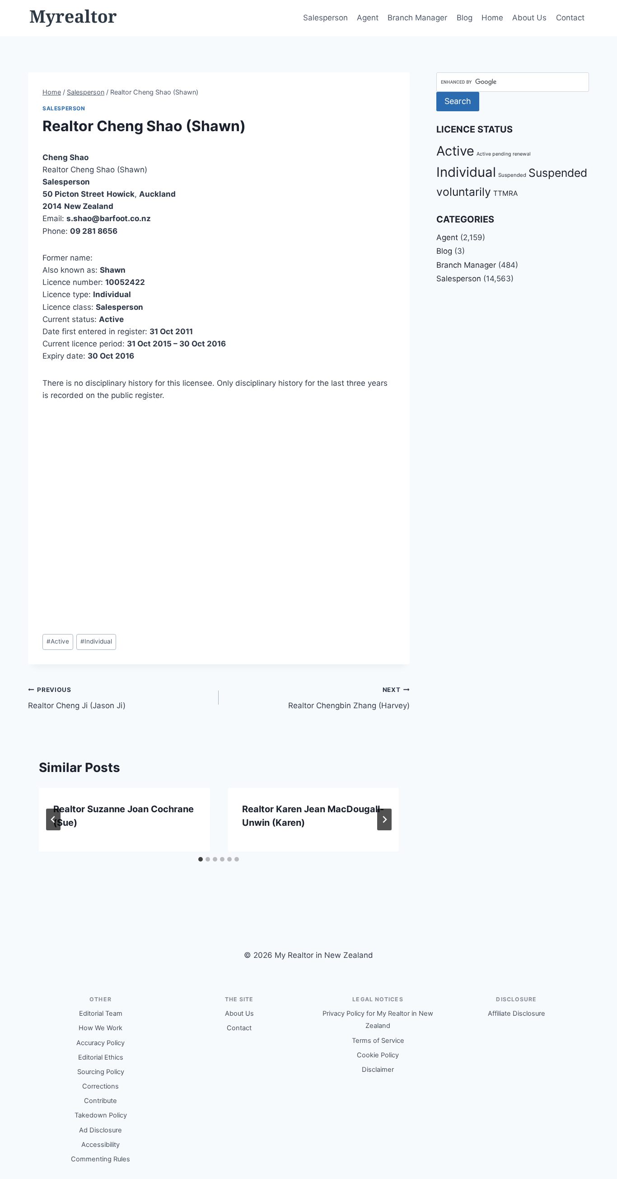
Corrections (100, 1086)
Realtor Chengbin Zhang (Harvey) (348, 698)
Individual (96, 641)
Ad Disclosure (100, 1130)
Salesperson (325, 17)
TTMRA (505, 193)
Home (492, 17)
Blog (464, 17)
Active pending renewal (504, 154)
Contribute (100, 1101)
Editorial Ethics (100, 1057)
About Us (529, 17)
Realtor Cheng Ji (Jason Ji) (77, 698)
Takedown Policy (101, 1115)
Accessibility (100, 1145)
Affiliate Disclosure (516, 1013)
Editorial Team (100, 1013)
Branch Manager (417, 17)
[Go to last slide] (53, 819)
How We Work (100, 1028)
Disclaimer (378, 1069)
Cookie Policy (378, 1055)
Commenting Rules (100, 1159)
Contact (570, 17)
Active (58, 641)
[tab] (200, 859)
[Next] (384, 819)
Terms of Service (378, 1041)
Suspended (512, 175)
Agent (368, 17)
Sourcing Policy (100, 1072)
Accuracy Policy (100, 1043)
